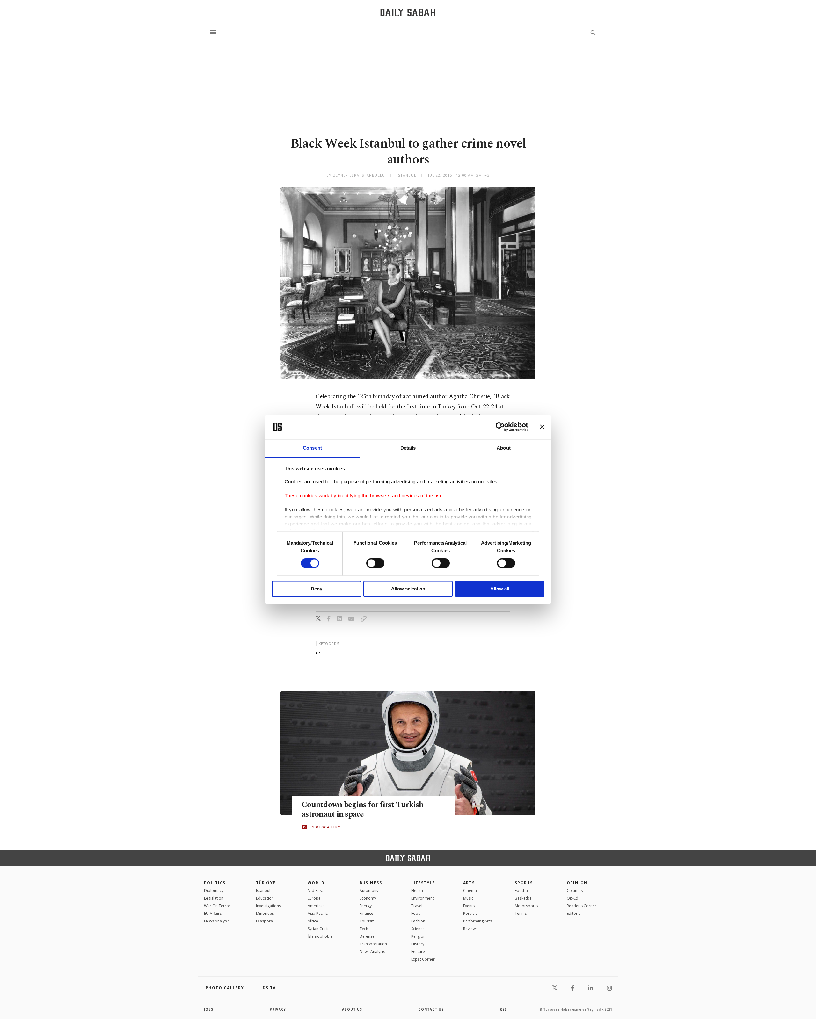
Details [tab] (408, 448)
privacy (278, 1009)
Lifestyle (423, 882)
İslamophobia (320, 936)
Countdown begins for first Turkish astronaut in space (363, 809)
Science (418, 928)
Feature (418, 951)
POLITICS (215, 882)
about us (352, 1009)
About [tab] (504, 448)
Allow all (499, 588)
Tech (364, 928)
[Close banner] (542, 427)
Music (468, 898)
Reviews (470, 928)
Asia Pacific (318, 913)
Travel (416, 905)
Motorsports (526, 905)
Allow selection (408, 588)
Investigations (268, 905)
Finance (366, 913)
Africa (313, 921)
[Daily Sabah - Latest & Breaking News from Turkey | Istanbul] (408, 12)
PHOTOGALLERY (325, 827)
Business (371, 882)
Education (265, 898)
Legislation (213, 898)
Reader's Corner (581, 905)
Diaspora (264, 921)
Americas (316, 905)
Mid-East (315, 890)
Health (417, 890)
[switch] (375, 563)
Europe (314, 898)
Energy (366, 905)
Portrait (470, 913)
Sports (524, 882)
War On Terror (217, 905)
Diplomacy (213, 890)
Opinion (577, 882)
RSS (503, 1009)
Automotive (370, 890)
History (417, 944)
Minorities (265, 913)
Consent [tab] (312, 448)
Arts (469, 882)
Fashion (418, 921)
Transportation (373, 944)
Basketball (524, 898)
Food (416, 913)
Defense (367, 936)
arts (320, 652)
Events (469, 905)
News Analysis (216, 921)
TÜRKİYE (266, 882)
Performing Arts (477, 921)
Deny (316, 588)
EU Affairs (213, 913)
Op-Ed (572, 898)
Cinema (470, 890)
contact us (431, 1009)
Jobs (208, 1009)
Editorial (574, 913)
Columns (575, 890)
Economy (368, 898)
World (316, 882)
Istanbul (263, 890)
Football (522, 890)
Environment (422, 898)
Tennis (521, 913)
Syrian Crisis (318, 928)
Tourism (367, 921)
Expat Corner (423, 959)
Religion (418, 936)
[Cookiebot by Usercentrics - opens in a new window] (500, 427)
